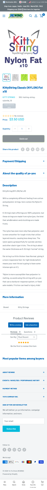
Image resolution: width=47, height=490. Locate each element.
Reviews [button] (13, 332)
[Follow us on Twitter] (9, 449)
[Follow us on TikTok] (24, 449)
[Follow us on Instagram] (14, 449)
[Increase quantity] (29, 128)
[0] (41, 15)
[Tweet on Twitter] (32, 149)
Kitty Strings (9, 97)
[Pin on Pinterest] (28, 149)
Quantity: (7, 129)
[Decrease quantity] (15, 128)
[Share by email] (37, 149)
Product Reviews (23, 318)
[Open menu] (4, 16)
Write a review (15, 325)
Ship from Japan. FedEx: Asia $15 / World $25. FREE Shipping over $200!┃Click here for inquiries (23, 7)
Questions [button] (28, 332)
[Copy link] (42, 149)
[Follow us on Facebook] (4, 449)
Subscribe (11, 428)
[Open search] (30, 15)
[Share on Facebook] (23, 149)
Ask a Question (31, 325)
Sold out (23, 138)
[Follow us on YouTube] (19, 449)
